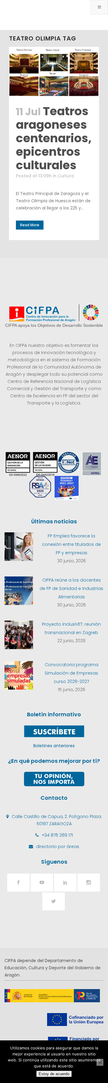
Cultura (66, 176)
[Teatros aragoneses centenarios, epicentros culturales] (54, 72)
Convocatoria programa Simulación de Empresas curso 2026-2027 (71, 673)
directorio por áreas (57, 847)
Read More (29, 224)
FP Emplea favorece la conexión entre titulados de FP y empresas (71, 544)
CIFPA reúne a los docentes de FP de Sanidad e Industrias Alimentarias (71, 588)
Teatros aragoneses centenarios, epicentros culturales (54, 138)
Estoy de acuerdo (54, 1074)
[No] (100, 1062)
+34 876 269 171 (57, 835)
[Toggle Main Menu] (99, 7)
